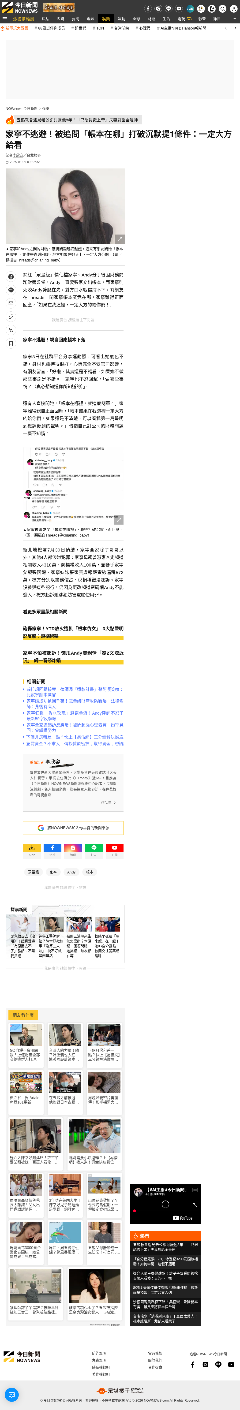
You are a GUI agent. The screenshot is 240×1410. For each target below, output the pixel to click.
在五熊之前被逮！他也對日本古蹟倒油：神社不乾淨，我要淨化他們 (64, 1100)
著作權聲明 (101, 1374)
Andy (71, 871)
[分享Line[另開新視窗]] (11, 290)
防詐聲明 (99, 1353)
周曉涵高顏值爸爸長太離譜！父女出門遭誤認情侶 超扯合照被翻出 (25, 1205)
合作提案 (155, 1367)
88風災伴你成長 (51, 28)
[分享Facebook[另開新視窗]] (11, 276)
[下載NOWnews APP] (212, 9)
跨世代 (80, 28)
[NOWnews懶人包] (201, 9)
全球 (136, 18)
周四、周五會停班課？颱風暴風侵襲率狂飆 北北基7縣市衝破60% (65, 1250)
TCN (100, 28)
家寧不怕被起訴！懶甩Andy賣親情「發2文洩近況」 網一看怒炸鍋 (73, 657)
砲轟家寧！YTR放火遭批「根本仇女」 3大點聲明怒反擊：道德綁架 (73, 632)
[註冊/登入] (234, 9)
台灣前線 (121, 28)
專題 (90, 18)
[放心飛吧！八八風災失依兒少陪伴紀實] (59, 7)
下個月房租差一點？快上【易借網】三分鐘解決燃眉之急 (104, 1055)
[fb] (148, 8)
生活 (166, 18)
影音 (202, 18)
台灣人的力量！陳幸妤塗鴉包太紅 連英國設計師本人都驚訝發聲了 (64, 1055)
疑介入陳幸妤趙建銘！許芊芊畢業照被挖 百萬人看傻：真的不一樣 (34, 1160)
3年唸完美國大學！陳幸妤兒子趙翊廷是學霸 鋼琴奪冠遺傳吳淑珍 (65, 1205)
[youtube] (179, 8)
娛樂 (106, 19)
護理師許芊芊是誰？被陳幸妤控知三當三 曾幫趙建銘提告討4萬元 (34, 1310)
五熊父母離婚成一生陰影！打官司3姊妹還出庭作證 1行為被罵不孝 (104, 1250)
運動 (121, 18)
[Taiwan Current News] (190, 9)
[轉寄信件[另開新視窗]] (11, 303)
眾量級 (33, 871)
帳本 (90, 871)
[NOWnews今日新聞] (20, 7)
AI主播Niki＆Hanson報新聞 (183, 28)
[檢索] (222, 9)
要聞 (75, 18)
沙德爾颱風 (23, 19)
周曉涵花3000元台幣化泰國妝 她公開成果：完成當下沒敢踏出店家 (25, 1252)
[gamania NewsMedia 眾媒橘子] (120, 1391)
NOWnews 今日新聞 (22, 109)
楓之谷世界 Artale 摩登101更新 (24, 1100)
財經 (151, 18)
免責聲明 (99, 1360)
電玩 (181, 18)
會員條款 (155, 1353)
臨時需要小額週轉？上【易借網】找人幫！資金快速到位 (93, 1160)
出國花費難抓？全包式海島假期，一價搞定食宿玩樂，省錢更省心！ (103, 1205)
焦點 (45, 18)
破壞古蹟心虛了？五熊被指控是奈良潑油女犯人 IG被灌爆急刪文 (93, 1310)
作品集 (106, 803)
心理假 (144, 28)
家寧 (53, 871)
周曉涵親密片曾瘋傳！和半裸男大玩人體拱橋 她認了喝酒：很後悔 (103, 1100)
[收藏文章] (11, 343)
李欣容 (18, 155)
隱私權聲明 (101, 1367)
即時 (60, 18)
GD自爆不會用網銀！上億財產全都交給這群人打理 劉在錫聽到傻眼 (25, 1055)
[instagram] (158, 8)
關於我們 (155, 1360)
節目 (217, 18)
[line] (168, 8)
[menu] (4, 18)
